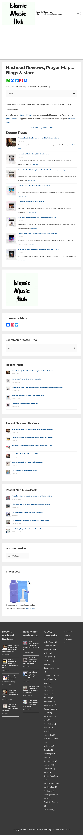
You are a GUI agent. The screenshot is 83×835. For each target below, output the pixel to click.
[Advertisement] (41, 43)
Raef (45, 757)
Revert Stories (49, 761)
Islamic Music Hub (44, 12)
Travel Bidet (30, 608)
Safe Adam (48, 765)
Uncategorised (49, 794)
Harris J (47, 690)
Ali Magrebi (48, 657)
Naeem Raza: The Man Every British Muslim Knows (33, 154)
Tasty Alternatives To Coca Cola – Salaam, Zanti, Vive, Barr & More (32, 496)
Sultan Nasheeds (50, 783)
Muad (46, 731)
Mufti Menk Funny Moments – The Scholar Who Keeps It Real (37, 217)
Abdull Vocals (49, 642)
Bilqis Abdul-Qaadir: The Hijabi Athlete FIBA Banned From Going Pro (39, 249)
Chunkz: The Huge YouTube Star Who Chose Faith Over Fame (37, 233)
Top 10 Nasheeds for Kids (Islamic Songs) (24, 470)
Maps (46, 720)
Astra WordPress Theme (61, 829)
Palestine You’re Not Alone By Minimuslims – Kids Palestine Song (32, 446)
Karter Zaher (48, 705)
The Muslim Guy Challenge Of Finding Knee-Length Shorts (30, 520)
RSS (66, 643)
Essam (46, 683)
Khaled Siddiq (49, 709)
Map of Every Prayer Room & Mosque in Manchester (28, 529)
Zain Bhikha (48, 809)
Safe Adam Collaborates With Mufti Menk (31, 201)
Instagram (68, 639)
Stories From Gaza (51, 776)
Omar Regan (48, 753)
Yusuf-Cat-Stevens (51, 802)
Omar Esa (47, 750)
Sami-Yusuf (48, 768)
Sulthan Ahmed (50, 787)
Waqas (46, 798)
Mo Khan (47, 727)
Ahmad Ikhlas (49, 649)
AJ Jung (47, 653)
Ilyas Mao (47, 698)
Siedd (46, 772)
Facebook (68, 631)
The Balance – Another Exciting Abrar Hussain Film (27, 512)
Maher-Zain (48, 716)
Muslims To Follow (51, 739)
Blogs (46, 664)
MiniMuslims (48, 724)
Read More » (36, 164)
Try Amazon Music (46, 128)
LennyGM (47, 713)
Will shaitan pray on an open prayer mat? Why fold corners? (31, 504)
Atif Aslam (47, 660)
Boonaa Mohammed (51, 668)
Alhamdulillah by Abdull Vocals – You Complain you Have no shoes (38, 138)
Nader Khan (48, 746)
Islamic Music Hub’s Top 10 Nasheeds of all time (27, 454)
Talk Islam (48, 791)
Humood (47, 694)
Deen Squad (48, 679)
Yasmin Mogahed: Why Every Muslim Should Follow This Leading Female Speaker (43, 170)
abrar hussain (49, 645)
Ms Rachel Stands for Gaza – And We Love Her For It (34, 186)
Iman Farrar (48, 701)
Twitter (67, 635)
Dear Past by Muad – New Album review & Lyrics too (28, 462)
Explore (47, 686)
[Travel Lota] (19, 589)
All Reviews (34, 128)
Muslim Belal (49, 735)
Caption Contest (50, 675)
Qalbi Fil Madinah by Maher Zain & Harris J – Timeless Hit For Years (32, 437)
